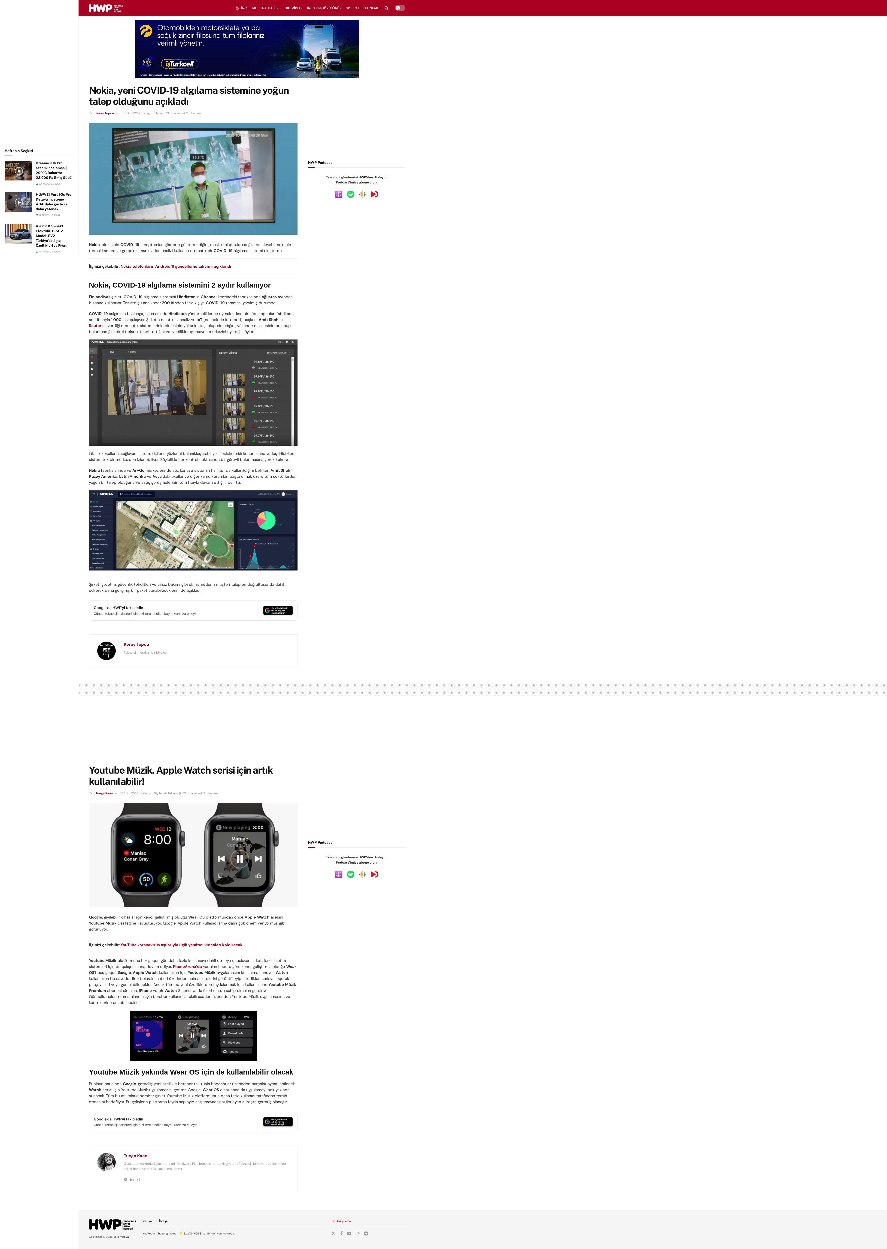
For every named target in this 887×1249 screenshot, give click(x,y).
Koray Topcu (105, 113)
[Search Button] (387, 8)
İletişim (164, 1221)
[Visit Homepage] (106, 8)
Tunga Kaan (104, 793)
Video (297, 8)
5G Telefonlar (365, 8)
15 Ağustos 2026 (49, 251)
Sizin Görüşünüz (327, 8)
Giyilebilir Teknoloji (167, 793)
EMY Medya (121, 1237)
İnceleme (249, 8)
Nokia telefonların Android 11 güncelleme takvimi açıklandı (176, 266)
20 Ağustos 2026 (49, 183)
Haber (273, 8)
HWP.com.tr (150, 1233)
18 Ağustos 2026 (49, 215)
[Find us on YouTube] (349, 1233)
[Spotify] (351, 194)
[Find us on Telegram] (366, 1233)
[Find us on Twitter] (333, 1233)
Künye (147, 1221)
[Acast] (375, 194)
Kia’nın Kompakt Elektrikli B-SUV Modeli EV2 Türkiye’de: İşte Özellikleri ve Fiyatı (51, 235)
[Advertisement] (39, 73)
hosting (163, 1233)
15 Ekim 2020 (131, 113)
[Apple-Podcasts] (339, 194)
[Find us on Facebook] (341, 1233)
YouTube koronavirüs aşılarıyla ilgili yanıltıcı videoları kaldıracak (182, 944)
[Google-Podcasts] (363, 194)
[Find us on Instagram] (357, 1233)
